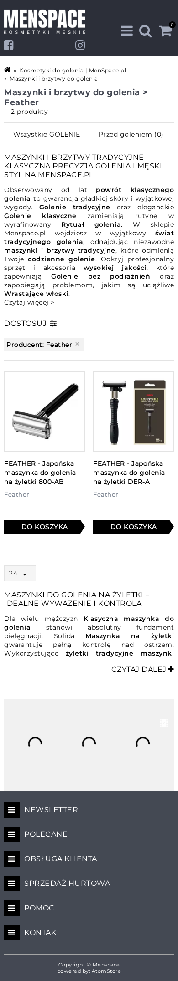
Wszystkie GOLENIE (46, 134)
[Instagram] (80, 45)
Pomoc (39, 908)
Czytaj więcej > (29, 302)
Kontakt (42, 932)
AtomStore (106, 971)
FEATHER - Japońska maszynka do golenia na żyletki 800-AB (40, 472)
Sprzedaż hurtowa (67, 883)
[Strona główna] (8, 70)
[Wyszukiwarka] (145, 31)
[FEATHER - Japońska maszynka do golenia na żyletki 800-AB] (44, 411)
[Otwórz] (27, 574)
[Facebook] (9, 45)
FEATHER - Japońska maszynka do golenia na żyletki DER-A (129, 472)
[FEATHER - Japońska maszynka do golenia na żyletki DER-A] (133, 411)
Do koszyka (44, 527)
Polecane (46, 834)
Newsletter (51, 809)
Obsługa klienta (60, 858)
